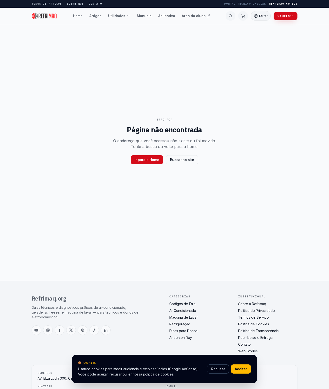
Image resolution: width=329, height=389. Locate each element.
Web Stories (248, 351)
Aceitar (241, 369)
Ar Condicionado (182, 311)
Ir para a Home (147, 160)
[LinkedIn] (106, 330)
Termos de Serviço (253, 317)
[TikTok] (94, 330)
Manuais (144, 16)
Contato (95, 3)
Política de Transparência (258, 331)
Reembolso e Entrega (255, 337)
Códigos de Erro (182, 304)
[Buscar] (230, 16)
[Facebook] (59, 330)
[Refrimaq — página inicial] (44, 16)
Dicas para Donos (183, 331)
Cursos (288, 16)
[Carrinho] (243, 16)
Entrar (263, 16)
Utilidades (116, 16)
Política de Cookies (253, 324)
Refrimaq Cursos (283, 3)
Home (78, 16)
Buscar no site (182, 160)
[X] (71, 330)
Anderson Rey (180, 337)
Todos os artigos (47, 3)
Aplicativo (166, 16)
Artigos (95, 16)
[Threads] (82, 330)
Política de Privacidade (256, 311)
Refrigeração (179, 324)
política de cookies (158, 374)
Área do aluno (194, 16)
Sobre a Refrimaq (252, 304)
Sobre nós (75, 3)
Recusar (218, 369)
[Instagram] (48, 330)
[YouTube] (36, 330)
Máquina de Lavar (183, 317)
